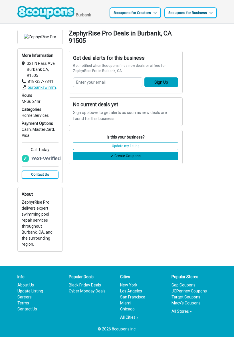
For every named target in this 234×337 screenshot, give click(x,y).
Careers (24, 297)
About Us (25, 285)
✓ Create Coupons (126, 156)
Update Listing (30, 291)
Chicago (127, 309)
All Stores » (182, 311)
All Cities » (129, 317)
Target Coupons (186, 297)
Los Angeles (131, 291)
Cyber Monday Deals (87, 291)
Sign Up (161, 82)
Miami (125, 303)
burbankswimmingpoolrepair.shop (43, 87)
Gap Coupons (183, 285)
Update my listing (126, 146)
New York (128, 285)
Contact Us (40, 174)
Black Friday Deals (85, 285)
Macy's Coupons (186, 303)
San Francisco (132, 297)
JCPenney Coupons (189, 291)
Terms (23, 303)
